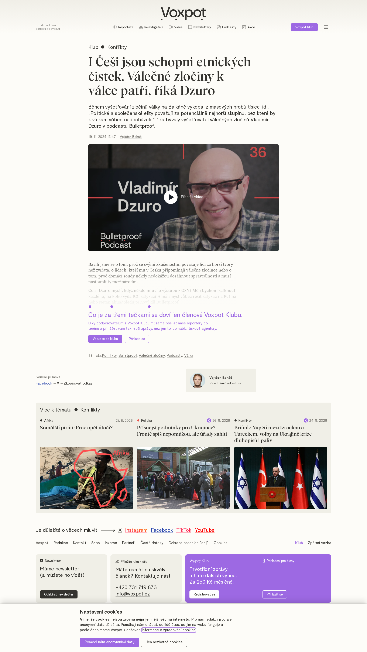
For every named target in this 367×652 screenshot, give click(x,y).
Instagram (136, 530)
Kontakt (79, 543)
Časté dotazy (151, 543)
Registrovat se (204, 594)
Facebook (44, 383)
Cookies (220, 543)
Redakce (61, 543)
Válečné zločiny (152, 356)
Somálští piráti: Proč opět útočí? (76, 427)
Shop (95, 543)
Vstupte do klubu (105, 339)
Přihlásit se (137, 339)
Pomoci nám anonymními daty (109, 642)
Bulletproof (128, 356)
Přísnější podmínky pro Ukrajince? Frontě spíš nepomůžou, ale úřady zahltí (182, 431)
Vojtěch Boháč (131, 137)
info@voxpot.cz (133, 594)
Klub (304, 27)
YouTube (205, 530)
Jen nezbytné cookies (164, 642)
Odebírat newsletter (58, 594)
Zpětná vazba (319, 543)
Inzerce (111, 543)
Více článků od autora (225, 383)
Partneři (128, 543)
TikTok (183, 530)
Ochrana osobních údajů (188, 543)
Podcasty (174, 356)
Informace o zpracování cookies (168, 630)
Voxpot (42, 543)
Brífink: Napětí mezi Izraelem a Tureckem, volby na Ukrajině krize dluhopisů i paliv (273, 434)
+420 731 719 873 (136, 587)
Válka (188, 356)
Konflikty (109, 356)
